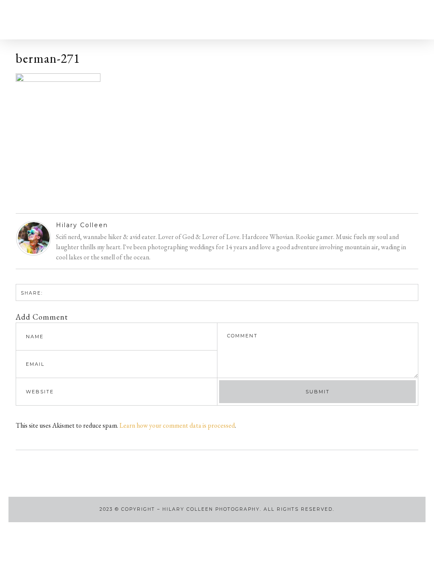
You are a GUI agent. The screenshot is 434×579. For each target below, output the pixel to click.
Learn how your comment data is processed (177, 425)
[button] (26, 20)
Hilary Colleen (82, 225)
